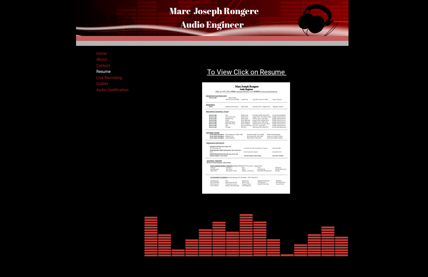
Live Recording (109, 77)
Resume (103, 71)
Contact (103, 65)
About (101, 59)
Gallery (102, 83)
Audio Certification (112, 90)
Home (101, 53)
